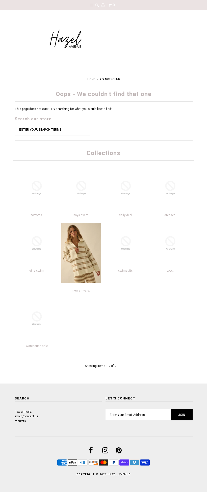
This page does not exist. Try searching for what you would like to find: (63, 109)
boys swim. (81, 215)
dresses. (170, 215)
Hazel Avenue (119, 474)
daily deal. (126, 215)
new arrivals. (81, 290)
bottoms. (37, 215)
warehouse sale (37, 346)
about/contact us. (27, 416)
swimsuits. (126, 270)
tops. (170, 270)
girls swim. (36, 270)
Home (91, 79)
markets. (21, 421)
